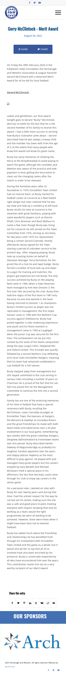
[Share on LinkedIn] (30, 603)
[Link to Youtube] (39, 2)
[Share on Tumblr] (36, 603)
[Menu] (56, 12)
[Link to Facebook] (29, 2)
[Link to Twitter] (34, 2)
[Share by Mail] (54, 603)
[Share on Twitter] (18, 603)
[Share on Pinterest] (24, 603)
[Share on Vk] (42, 603)
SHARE (24, 49)
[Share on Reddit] (48, 603)
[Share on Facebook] (12, 603)
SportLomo (10, 666)
